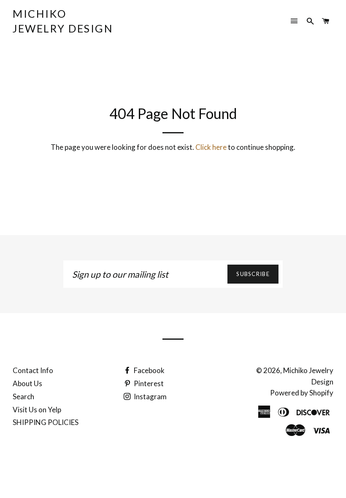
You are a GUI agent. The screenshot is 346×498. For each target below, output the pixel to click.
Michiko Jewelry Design (63, 21)
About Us (27, 383)
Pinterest (148, 383)
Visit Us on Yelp (37, 409)
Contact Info (33, 370)
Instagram (149, 396)
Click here (211, 147)
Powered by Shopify (301, 392)
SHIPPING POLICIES (45, 422)
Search (23, 396)
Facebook (148, 370)
